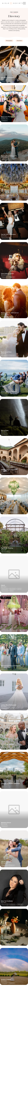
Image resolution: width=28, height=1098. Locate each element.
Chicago (5, 392)
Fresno (4, 902)
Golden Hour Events (6, 509)
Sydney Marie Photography (9, 391)
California (5, 863)
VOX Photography (6, 861)
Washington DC (6, 941)
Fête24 (3, 585)
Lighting (19, 588)
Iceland (4, 431)
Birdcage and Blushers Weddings (10, 783)
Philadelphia (6, 314)
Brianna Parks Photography (9, 156)
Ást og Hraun (4, 430)
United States (6, 196)
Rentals (11, 590)
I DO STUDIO (4, 624)
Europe (4, 353)
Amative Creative (6, 979)
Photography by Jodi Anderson (10, 312)
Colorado (5, 824)
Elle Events (4, 940)
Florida (4, 745)
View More (19, 40)
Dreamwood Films (6, 352)
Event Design (4, 512)
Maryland (5, 667)
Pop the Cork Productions (8, 234)
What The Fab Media (7, 901)
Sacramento (6, 157)
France (4, 586)
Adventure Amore (6, 822)
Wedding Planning (6, 198)
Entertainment (5, 588)
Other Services (5, 590)
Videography (11, 277)
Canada (5, 626)
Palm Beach (6, 471)
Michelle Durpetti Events (8, 469)
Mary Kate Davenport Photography (11, 665)
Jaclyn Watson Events (7, 195)
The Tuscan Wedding (7, 548)
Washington (5, 79)
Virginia (4, 706)
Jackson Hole (6, 275)
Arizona (5, 235)
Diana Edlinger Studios (7, 273)
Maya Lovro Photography (8, 116)
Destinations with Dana (7, 744)
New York (5, 118)
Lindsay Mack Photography (8, 705)
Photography (9, 40)
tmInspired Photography (8, 77)
